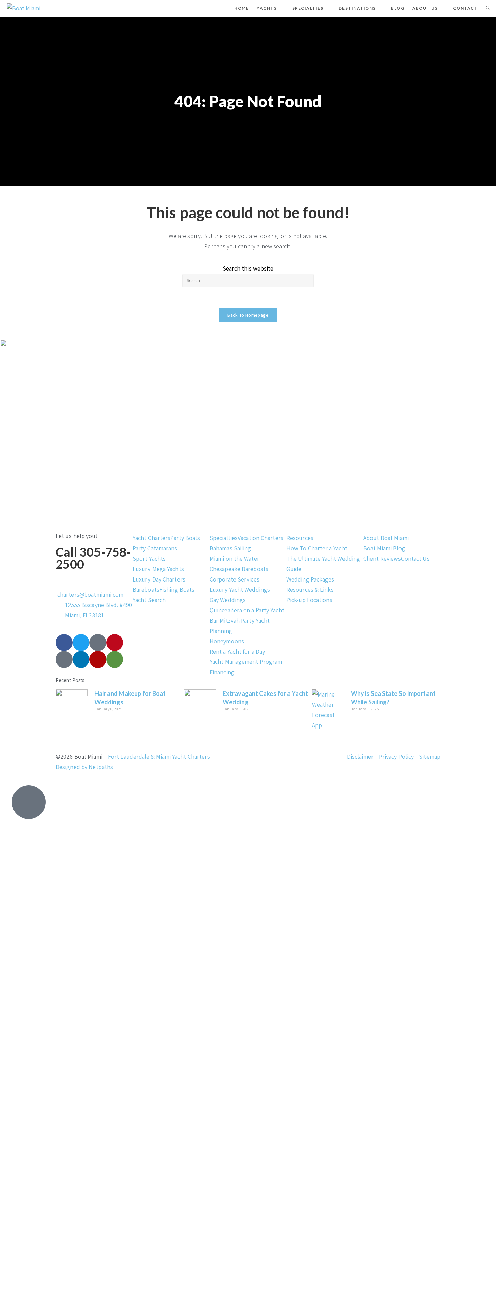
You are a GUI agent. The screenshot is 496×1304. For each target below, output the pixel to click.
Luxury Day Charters (159, 579)
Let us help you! (77, 536)
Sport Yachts (149, 558)
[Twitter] (81, 642)
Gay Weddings (228, 600)
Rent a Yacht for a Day (237, 651)
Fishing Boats (176, 589)
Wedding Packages (310, 579)
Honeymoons (227, 641)
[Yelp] (97, 659)
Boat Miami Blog (384, 548)
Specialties (224, 538)
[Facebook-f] (64, 642)
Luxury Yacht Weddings (240, 589)
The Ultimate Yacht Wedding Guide (323, 564)
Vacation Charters (260, 538)
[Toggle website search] (488, 8)
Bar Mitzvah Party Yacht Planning (240, 626)
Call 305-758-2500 (93, 557)
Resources (299, 538)
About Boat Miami (386, 538)
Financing (222, 672)
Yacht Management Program (246, 661)
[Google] (64, 659)
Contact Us (415, 558)
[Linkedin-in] (81, 659)
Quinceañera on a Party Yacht (247, 610)
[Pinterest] (114, 642)
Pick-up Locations (309, 600)
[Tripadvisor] (114, 659)
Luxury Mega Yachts (158, 569)
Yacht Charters (151, 538)
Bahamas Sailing (230, 548)
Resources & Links (310, 589)
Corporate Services (234, 579)
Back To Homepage (247, 315)
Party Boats (185, 538)
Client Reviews (382, 558)
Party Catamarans (155, 548)
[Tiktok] (97, 642)
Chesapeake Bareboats (239, 569)
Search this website (248, 268)
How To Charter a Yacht (316, 548)
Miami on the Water (234, 558)
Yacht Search (149, 600)
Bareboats (146, 589)
